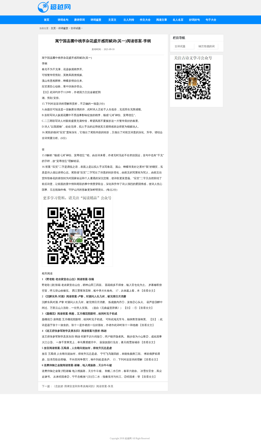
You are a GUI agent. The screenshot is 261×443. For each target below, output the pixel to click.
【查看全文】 (148, 290)
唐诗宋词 (79, 19)
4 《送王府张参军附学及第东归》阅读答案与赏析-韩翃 (74, 330)
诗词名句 (63, 19)
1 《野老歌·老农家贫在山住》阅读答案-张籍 (68, 279)
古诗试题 (76, 28)
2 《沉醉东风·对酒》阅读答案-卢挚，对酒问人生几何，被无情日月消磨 (84, 296)
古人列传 (128, 19)
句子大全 (211, 19)
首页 (46, 19)
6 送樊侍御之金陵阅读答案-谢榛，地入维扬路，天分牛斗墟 (77, 365)
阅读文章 (161, 19)
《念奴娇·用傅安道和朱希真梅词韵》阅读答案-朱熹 (83, 386)
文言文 (112, 19)
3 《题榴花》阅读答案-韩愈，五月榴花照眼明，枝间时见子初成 (79, 313)
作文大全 (145, 19)
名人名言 (178, 19)
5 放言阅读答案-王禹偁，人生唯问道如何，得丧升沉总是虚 (77, 348)
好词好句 (194, 19)
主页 (53, 28)
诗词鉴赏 (96, 19)
